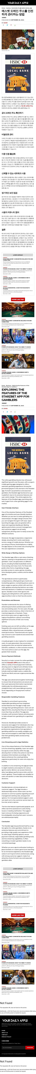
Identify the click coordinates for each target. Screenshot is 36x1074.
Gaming (8, 8)
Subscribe (30, 1047)
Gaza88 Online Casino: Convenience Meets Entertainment (16, 278)
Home (3, 8)
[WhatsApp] (15, 26)
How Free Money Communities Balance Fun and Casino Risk (18, 259)
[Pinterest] (11, 26)
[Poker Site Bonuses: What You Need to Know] (18, 336)
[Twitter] (7, 26)
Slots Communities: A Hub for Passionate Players (16, 288)
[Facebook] (3, 26)
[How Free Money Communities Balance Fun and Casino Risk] (18, 309)
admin (5, 22)
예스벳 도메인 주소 (27, 106)
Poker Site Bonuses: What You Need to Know (17, 269)
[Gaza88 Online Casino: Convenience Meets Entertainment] (18, 361)
